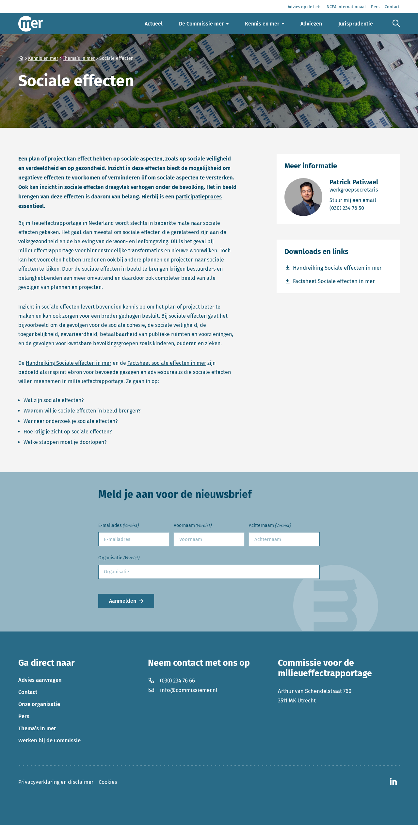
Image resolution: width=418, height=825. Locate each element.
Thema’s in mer (37, 728)
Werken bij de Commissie (49, 740)
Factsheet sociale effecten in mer (166, 363)
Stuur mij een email (354, 200)
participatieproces (199, 196)
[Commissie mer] (30, 24)
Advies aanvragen (40, 680)
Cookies (108, 782)
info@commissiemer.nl (188, 690)
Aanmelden (122, 601)
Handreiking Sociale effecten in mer (68, 363)
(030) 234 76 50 (354, 208)
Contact (27, 692)
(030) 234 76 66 (177, 680)
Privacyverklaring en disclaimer (55, 782)
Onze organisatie (39, 704)
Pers (23, 716)
